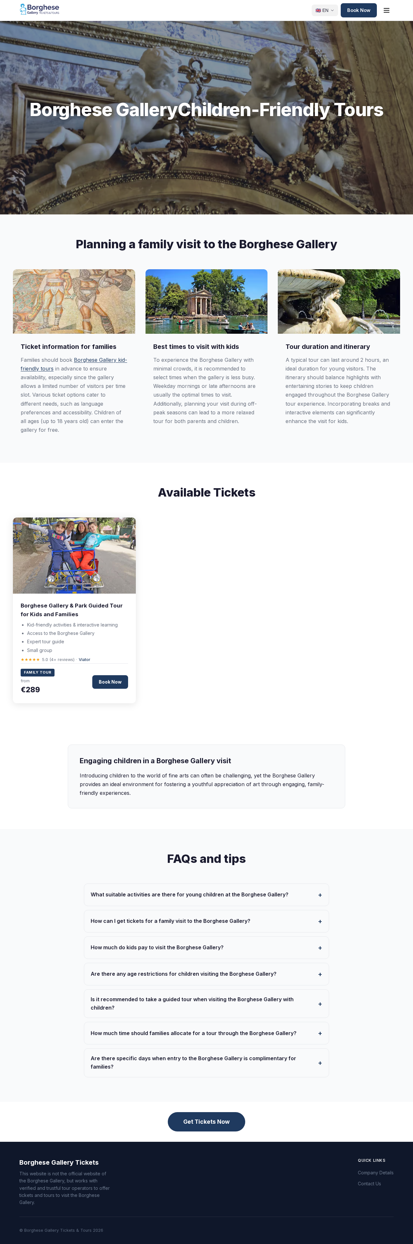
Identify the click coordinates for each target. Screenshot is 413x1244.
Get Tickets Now (206, 1121)
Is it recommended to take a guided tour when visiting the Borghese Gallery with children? (192, 1003)
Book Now (358, 10)
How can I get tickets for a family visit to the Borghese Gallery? (170, 921)
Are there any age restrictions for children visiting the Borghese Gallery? (184, 974)
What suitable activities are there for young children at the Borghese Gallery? (189, 894)
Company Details (376, 1172)
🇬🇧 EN (322, 10)
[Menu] (386, 10)
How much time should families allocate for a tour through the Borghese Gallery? (194, 1033)
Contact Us (369, 1183)
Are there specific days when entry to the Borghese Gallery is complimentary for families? (193, 1062)
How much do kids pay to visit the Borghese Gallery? (157, 947)
